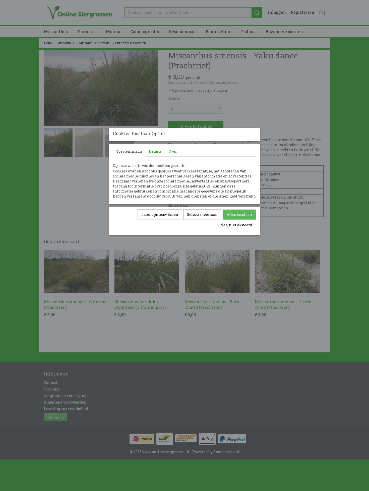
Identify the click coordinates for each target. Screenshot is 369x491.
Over (173, 151)
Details (155, 151)
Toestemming (129, 151)
